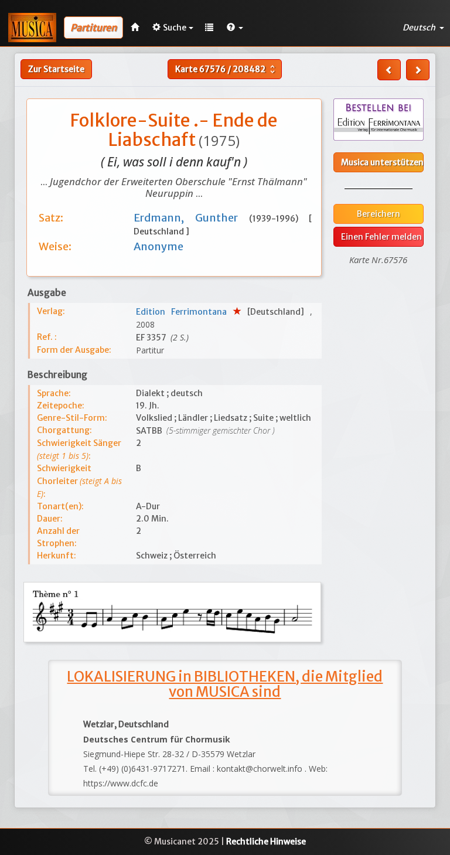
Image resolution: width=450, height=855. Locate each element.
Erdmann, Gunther (191, 217)
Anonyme (158, 246)
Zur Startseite (56, 69)
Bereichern (378, 214)
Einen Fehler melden (381, 236)
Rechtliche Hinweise (266, 841)
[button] (235, 27)
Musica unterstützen (382, 162)
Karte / (226, 69)
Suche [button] (174, 27)
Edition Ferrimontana (184, 311)
